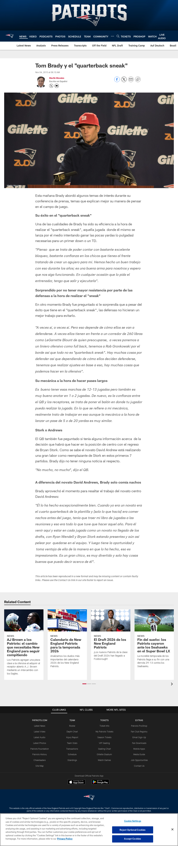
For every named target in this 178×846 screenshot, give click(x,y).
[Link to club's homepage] (10, 36)
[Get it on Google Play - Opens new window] (100, 783)
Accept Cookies (132, 838)
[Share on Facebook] (117, 81)
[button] (84, 684)
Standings (72, 760)
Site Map (39, 766)
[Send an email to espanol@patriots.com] (57, 86)
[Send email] (131, 81)
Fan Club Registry (139, 731)
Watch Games (104, 760)
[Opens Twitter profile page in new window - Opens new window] (51, 86)
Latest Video (39, 731)
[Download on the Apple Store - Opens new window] (76, 782)
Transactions (72, 749)
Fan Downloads (139, 743)
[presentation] (172, 684)
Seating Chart (104, 749)
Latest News (39, 726)
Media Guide (139, 754)
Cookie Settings (132, 821)
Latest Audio (39, 737)
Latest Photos (39, 743)
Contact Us (139, 766)
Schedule (72, 754)
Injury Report (72, 737)
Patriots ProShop (139, 726)
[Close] (172, 829)
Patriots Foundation (39, 749)
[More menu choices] (112, 36)
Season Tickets (104, 737)
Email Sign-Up (139, 737)
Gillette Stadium (104, 754)
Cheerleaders (40, 760)
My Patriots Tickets (104, 731)
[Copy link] (138, 79)
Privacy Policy (64, 838)
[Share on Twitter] (124, 81)
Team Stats (72, 743)
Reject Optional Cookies (132, 829)
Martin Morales (56, 78)
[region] (89, 829)
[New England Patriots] (89, 798)
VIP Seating (104, 743)
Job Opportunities (139, 760)
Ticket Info (104, 726)
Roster (72, 726)
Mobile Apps (139, 749)
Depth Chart (72, 731)
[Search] (118, 36)
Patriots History (39, 754)
